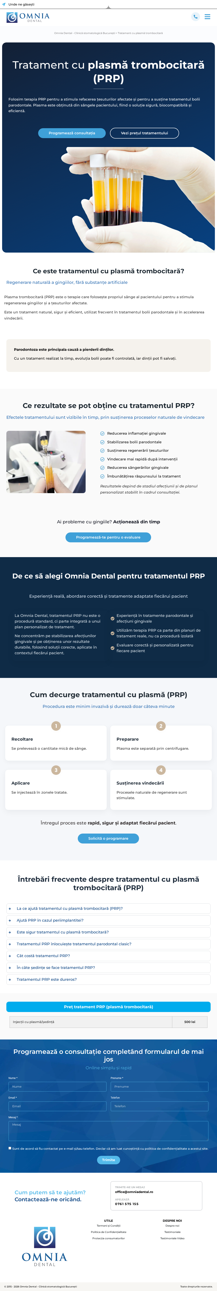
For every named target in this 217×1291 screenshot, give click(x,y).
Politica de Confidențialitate (108, 1232)
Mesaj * (13, 1117)
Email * (12, 1097)
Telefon (115, 1097)
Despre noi (172, 1225)
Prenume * (117, 1078)
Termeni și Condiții (108, 1225)
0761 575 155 (127, 1204)
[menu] (195, 16)
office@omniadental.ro (134, 1192)
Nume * (13, 1078)
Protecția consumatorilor (108, 1238)
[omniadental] (28, 17)
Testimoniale (172, 1232)
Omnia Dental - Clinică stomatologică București (84, 33)
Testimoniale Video (172, 1238)
